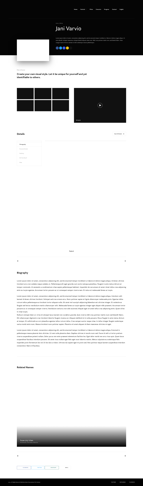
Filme (91, 9)
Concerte (98, 9)
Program (106, 9)
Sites (20, 162)
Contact (114, 9)
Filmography (22, 144)
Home (75, 9)
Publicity (21, 153)
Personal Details (23, 149)
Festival (82, 9)
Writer (61, 23)
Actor (57, 23)
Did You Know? (23, 158)
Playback (71, 251)
